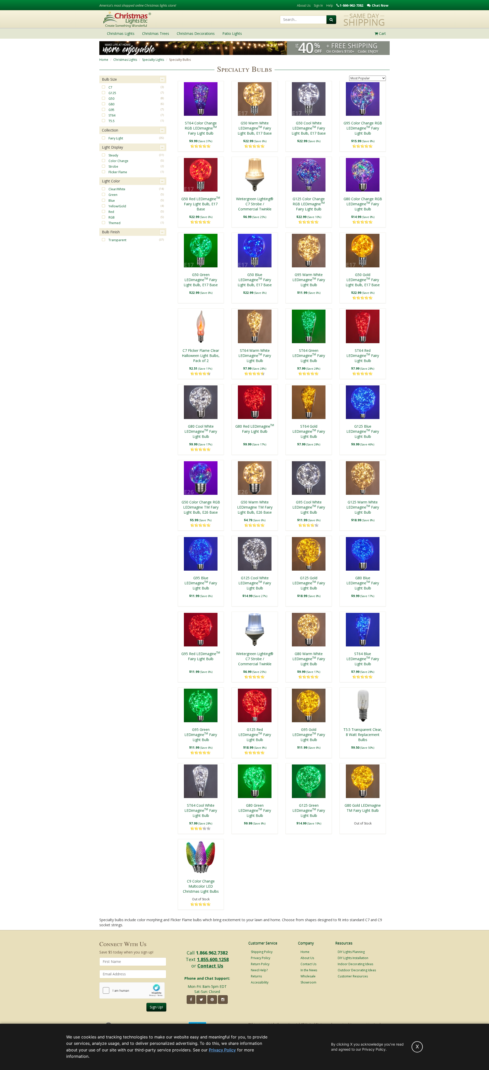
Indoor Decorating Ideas (355, 964)
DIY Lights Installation (353, 958)
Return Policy (260, 964)
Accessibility (259, 982)
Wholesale (308, 976)
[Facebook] (191, 999)
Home (103, 59)
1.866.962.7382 (212, 953)
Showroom (308, 982)
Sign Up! (156, 1007)
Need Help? (259, 970)
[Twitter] (201, 999)
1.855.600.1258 (213, 959)
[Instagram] (223, 999)
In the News (309, 970)
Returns (256, 976)
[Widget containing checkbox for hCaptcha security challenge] (132, 990)
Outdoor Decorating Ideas (357, 970)
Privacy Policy (260, 958)
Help (329, 5)
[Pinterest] (212, 999)
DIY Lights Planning (351, 952)
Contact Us (210, 966)
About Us (303, 5)
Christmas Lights (125, 59)
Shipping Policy (262, 952)
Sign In (318, 5)
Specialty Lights (153, 59)
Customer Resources (353, 976)
